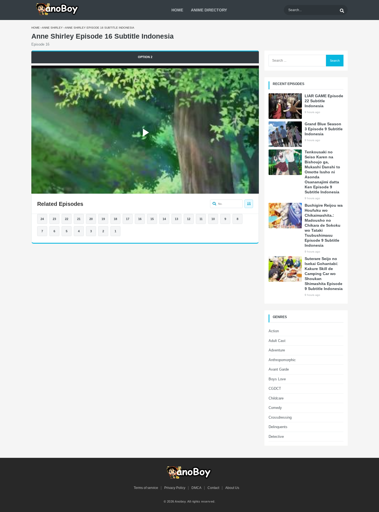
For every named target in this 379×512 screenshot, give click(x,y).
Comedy (275, 408)
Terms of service (146, 488)
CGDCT (275, 388)
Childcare (276, 398)
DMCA (196, 488)
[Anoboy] (57, 9)
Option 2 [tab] (145, 57)
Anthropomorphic (282, 360)
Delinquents (278, 427)
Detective (276, 436)
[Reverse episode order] (248, 203)
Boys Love (277, 379)
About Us (232, 488)
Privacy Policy (174, 488)
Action (274, 331)
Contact (213, 488)
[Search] (342, 10)
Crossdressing (280, 417)
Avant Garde (279, 369)
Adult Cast (277, 341)
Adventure (277, 350)
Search (335, 60)
